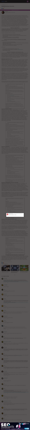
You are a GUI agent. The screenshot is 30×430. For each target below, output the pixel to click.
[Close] (23, 213)
